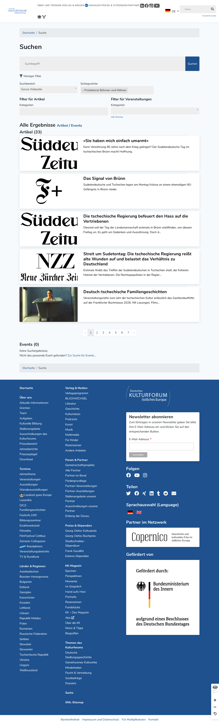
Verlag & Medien (73, 5)
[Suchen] (212, 9)
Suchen (192, 64)
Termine (56, 5)
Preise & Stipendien (114, 5)
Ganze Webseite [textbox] (31, 89)
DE (173, 11)
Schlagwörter (89, 84)
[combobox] (49, 89)
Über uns (43, 5)
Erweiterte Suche (209, 16)
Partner (133, 5)
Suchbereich (31, 86)
